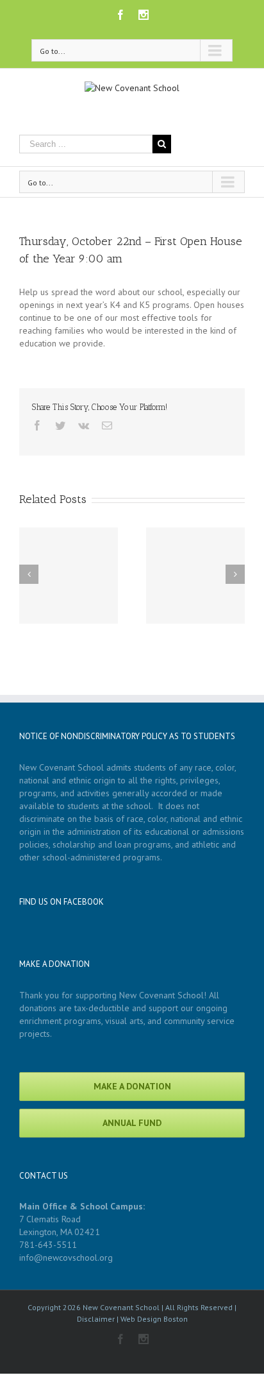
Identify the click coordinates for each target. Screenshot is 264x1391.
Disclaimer (96, 1319)
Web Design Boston (154, 1319)
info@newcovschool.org (66, 1257)
